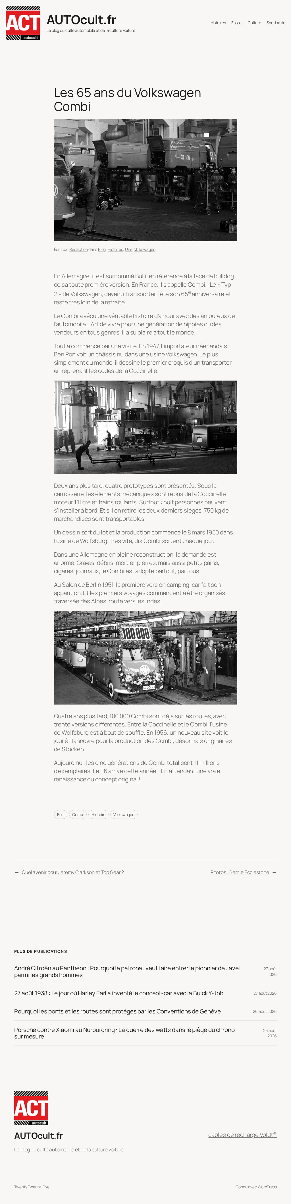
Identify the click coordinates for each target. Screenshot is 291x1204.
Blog (102, 249)
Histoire (98, 814)
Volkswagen (144, 249)
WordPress (267, 1186)
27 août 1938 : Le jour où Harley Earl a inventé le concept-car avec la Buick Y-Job (118, 993)
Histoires (115, 249)
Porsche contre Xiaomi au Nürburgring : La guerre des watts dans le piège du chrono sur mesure (124, 1033)
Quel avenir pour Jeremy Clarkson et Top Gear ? (73, 872)
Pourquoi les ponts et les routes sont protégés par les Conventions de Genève (117, 1011)
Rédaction (78, 249)
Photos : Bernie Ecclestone (240, 872)
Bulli (61, 814)
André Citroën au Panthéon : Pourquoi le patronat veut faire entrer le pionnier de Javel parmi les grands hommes (127, 971)
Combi (78, 814)
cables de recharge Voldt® (242, 1135)
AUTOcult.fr (81, 19)
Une (128, 249)
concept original (116, 779)
